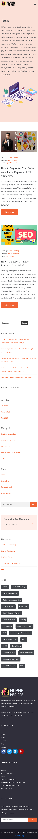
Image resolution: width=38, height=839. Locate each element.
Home (3, 734)
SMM (5, 646)
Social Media (16, 646)
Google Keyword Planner (11, 613)
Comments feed (6, 487)
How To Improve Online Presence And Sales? (16, 377)
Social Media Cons (26, 653)
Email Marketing (8, 606)
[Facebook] (3, 751)
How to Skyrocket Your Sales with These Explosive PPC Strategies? (17, 172)
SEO (23, 639)
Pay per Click (7, 626)
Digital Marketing (13, 253)
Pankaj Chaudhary (13, 157)
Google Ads (23, 606)
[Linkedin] (15, 751)
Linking (23, 620)
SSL (2, 459)
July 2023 (4, 418)
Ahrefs (5, 587)
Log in (3, 475)
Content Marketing (8, 434)
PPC (4, 633)
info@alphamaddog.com (8, 779)
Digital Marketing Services (12, 600)
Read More (9, 212)
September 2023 (6, 406)
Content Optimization (10, 593)
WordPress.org (6, 493)
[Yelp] (21, 751)
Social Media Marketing (10, 453)
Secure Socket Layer (10, 639)
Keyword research (9, 620)
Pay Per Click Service (24, 626)
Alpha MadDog (19, 836)
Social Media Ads (9, 653)
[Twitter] (9, 751)
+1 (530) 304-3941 (7, 773)
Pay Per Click (12, 160)
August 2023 (5, 412)
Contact (3, 747)
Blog (2, 744)
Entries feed (5, 481)
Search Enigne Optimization (20, 633)
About (3, 737)
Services (3, 741)
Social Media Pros (9, 666)
